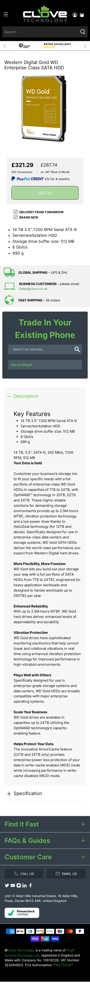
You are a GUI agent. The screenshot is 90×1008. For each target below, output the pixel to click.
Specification (28, 793)
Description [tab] (26, 396)
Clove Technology (21, 950)
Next (85, 45)
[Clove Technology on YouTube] (12, 886)
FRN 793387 (63, 965)
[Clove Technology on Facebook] (30, 886)
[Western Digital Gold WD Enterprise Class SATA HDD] (45, 108)
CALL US (27, 874)
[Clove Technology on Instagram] (18, 886)
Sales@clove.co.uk (33, 289)
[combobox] (40, 31)
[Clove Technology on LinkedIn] (24, 886)
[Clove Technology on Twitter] (7, 886)
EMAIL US (69, 874)
